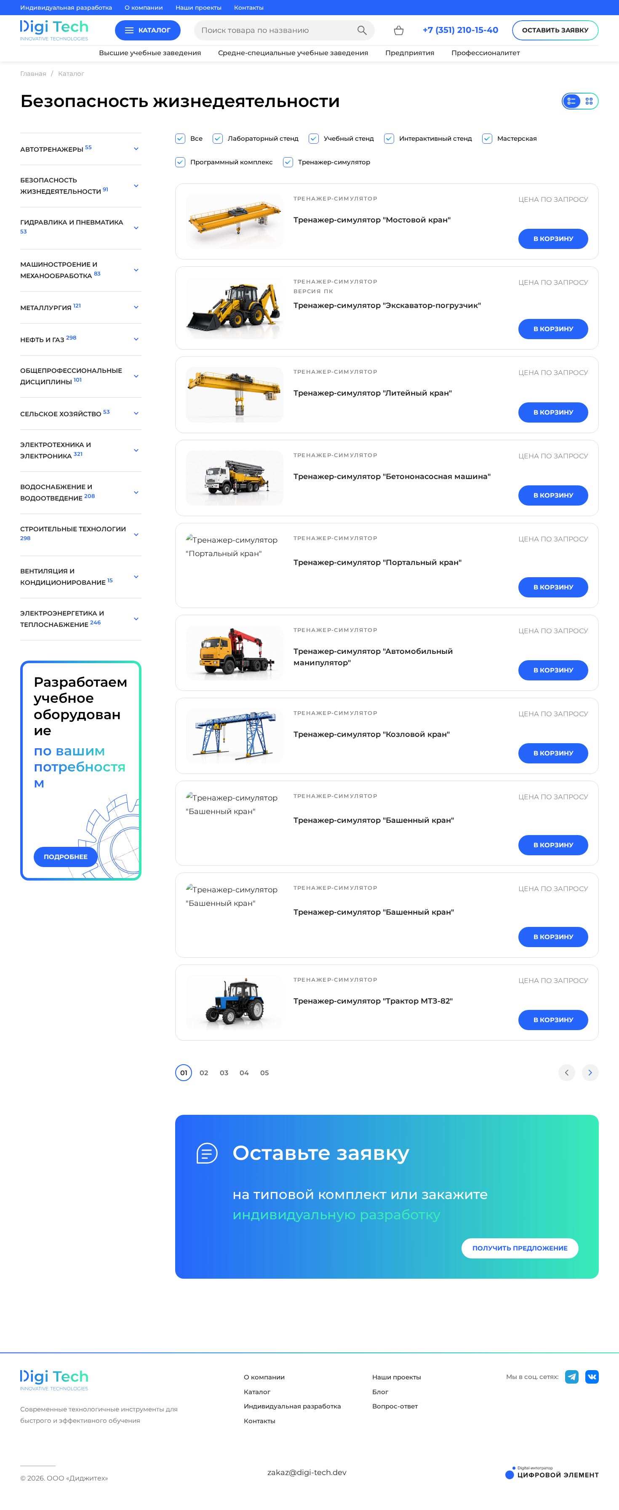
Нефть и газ (48, 340)
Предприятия (410, 53)
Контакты (249, 7)
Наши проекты (198, 7)
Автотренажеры (56, 149)
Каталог (257, 1392)
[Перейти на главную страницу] (54, 30)
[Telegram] (572, 1377)
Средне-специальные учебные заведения (293, 53)
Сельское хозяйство (65, 414)
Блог (380, 1392)
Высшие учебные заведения (150, 53)
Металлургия (50, 308)
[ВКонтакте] (592, 1377)
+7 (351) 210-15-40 (461, 30)
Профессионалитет (485, 53)
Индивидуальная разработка (66, 7)
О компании (144, 7)
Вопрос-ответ (395, 1406)
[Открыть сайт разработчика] (552, 1472)
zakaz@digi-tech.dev (307, 1472)
